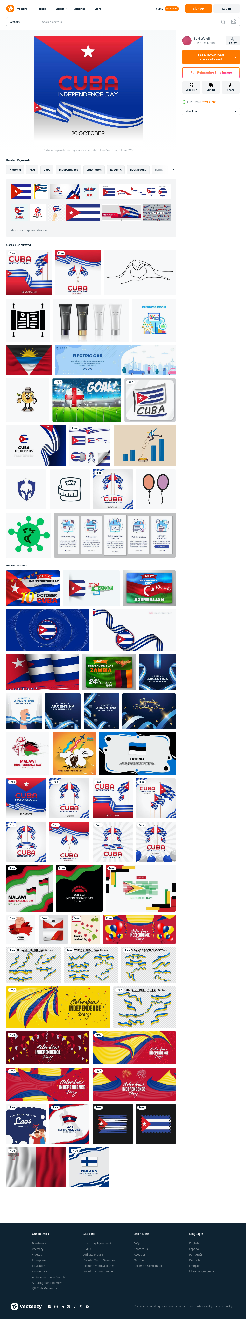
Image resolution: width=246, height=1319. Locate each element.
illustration (94, 169)
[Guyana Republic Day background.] (141, 888)
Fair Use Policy (224, 1306)
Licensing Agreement (97, 1243)
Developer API (41, 1271)
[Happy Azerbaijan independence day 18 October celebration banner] (74, 753)
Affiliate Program (94, 1254)
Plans (159, 8)
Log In (226, 8)
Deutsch (194, 1260)
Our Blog (139, 1260)
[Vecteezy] (10, 8)
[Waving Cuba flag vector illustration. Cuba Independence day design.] (42, 672)
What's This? (209, 102)
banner (160, 169)
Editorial (79, 9)
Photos (41, 9)
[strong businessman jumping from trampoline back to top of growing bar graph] (145, 445)
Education (38, 1266)
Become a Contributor (148, 1266)
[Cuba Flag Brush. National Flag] (113, 1124)
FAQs (137, 1243)
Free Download (211, 57)
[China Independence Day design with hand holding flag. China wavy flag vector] (20, 929)
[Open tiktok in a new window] (74, 1306)
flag (32, 169)
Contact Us (141, 1249)
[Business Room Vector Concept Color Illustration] (154, 320)
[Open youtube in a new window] (87, 1306)
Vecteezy (37, 1249)
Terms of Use (185, 1306)
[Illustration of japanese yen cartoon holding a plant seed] (27, 400)
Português (196, 1254)
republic (116, 169)
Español (194, 1249)
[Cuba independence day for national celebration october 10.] (36, 445)
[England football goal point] (86, 400)
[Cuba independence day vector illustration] (29, 272)
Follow (233, 42)
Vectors (22, 9)
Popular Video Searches (98, 1271)
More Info (191, 111)
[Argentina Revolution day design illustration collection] (157, 672)
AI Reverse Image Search (48, 1277)
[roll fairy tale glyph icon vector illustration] (28, 320)
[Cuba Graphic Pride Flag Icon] (150, 400)
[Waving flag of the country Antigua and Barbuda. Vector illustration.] (29, 360)
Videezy (37, 1254)
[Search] (223, 21)
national (15, 169)
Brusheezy (39, 1243)
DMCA (87, 1249)
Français (194, 1266)
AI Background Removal (47, 1283)
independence (68, 169)
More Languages (200, 1271)
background (138, 169)
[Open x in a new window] (80, 1306)
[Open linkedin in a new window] (62, 1306)
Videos (59, 9)
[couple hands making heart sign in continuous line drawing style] (140, 272)
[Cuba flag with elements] (89, 445)
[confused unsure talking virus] (28, 535)
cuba (47, 169)
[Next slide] (170, 169)
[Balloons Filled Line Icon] (156, 489)
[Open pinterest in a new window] (68, 1306)
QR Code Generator (44, 1288)
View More (157, 212)
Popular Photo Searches (98, 1266)
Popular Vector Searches (99, 1260)
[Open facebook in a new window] (49, 1306)
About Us (140, 1254)
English (194, 1243)
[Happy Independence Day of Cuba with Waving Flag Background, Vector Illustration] (33, 588)
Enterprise (39, 1260)
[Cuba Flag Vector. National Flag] (156, 1124)
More (97, 9)
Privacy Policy (204, 1306)
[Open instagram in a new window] (56, 1306)
